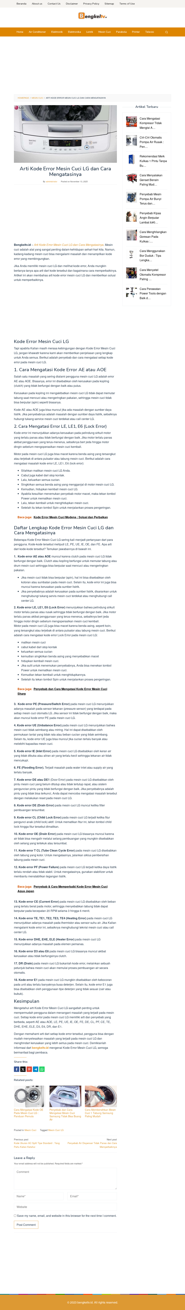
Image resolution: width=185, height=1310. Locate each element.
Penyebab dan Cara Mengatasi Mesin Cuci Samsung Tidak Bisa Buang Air (65, 1114)
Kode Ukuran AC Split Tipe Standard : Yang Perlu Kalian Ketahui (37, 1143)
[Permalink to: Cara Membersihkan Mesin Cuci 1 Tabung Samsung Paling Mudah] (101, 1096)
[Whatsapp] (42, 1069)
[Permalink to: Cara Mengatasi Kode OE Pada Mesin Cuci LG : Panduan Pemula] (30, 1096)
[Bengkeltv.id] (93, 15)
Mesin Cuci (30, 1130)
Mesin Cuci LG (56, 1130)
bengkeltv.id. (85, 1302)
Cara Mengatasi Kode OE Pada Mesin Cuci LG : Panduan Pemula (28, 1113)
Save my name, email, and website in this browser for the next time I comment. (67, 1216)
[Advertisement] (92, 65)
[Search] (166, 31)
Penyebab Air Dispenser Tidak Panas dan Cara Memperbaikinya (92, 1143)
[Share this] (16, 1069)
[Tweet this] (23, 1069)
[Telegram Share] (35, 1069)
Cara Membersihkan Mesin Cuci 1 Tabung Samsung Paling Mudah (100, 1113)
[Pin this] (29, 1069)
